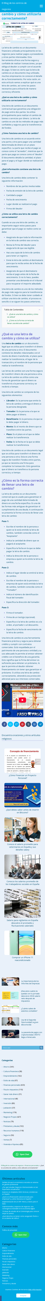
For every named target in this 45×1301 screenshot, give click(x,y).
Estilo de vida (8, 1080)
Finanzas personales (11, 1085)
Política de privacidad (9, 1230)
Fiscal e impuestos (10, 1089)
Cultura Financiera (10, 1071)
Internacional (8, 1098)
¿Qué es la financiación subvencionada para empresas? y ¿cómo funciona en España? (17, 1198)
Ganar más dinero (10, 1094)
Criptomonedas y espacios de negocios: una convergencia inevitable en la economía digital (18, 1207)
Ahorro (6, 1067)
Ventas (6, 1140)
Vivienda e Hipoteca (11, 1144)
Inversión (7, 1103)
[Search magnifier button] (41, 1048)
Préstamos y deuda (11, 1126)
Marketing (7, 1112)
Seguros (6, 1135)
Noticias (6, 1121)
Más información (35, 1289)
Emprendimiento (10, 1076)
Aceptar (23, 1295)
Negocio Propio (9, 1117)
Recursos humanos (11, 1130)
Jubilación (7, 1108)
